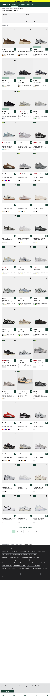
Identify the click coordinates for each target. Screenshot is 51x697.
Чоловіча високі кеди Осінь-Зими (26, 571)
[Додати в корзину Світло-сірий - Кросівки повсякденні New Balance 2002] (46, 174)
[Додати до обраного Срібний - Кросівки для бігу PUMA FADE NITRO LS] (46, 29)
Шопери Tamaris (41, 551)
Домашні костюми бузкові (30, 554)
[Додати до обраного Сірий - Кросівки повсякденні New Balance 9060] (30, 433)
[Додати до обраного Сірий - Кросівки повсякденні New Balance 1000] (30, 153)
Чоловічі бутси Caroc (42, 562)
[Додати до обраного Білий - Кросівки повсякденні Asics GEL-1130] (15, 278)
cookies (17, 685)
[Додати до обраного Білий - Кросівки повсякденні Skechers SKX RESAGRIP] (46, 496)
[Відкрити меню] (14, 695)
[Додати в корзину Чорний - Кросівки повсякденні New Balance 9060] (15, 454)
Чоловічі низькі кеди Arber (34, 565)
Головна (3, 8)
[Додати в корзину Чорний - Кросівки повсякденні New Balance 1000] (46, 142)
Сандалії (5, 18)
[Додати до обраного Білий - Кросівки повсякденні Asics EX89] (30, 464)
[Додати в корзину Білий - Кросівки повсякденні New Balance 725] (31, 516)
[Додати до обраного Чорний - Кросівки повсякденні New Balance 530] (15, 340)
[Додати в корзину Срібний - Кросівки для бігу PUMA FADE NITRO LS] (46, 49)
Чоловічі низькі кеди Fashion (24, 568)
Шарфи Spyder (31, 551)
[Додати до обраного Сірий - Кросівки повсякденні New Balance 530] (46, 433)
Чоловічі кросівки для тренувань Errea (10, 576)
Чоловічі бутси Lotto (6, 565)
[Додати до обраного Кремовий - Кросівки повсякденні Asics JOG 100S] (15, 247)
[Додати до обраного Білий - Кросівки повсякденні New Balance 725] (30, 496)
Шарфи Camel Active (17, 554)
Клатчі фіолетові (6, 554)
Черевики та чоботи (31, 21)
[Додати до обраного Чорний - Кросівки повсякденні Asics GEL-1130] (15, 309)
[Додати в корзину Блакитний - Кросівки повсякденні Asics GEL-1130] (15, 142)
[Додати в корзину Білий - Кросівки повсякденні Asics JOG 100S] (31, 267)
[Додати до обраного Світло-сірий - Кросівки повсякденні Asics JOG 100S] (46, 247)
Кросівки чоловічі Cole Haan (8, 568)
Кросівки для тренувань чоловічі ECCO (31, 573)
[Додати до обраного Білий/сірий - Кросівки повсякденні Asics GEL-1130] (30, 340)
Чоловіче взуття (19, 544)
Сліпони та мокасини (8, 21)
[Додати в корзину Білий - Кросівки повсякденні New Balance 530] (15, 485)
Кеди (27, 14)
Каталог (11, 8)
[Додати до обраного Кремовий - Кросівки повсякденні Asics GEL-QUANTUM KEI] (46, 184)
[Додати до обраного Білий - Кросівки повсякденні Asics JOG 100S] (30, 247)
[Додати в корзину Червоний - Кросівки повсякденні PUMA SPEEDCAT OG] (15, 423)
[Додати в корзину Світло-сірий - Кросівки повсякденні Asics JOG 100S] (46, 267)
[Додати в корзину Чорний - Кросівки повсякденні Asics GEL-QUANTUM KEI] (46, 236)
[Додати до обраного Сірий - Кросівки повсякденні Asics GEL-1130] (15, 60)
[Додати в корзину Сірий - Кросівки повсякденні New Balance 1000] (31, 174)
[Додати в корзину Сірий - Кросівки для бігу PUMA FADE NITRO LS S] (31, 111)
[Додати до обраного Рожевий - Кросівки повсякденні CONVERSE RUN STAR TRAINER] (30, 184)
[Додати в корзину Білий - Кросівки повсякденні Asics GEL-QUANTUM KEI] (31, 236)
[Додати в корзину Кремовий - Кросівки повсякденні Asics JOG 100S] (15, 267)
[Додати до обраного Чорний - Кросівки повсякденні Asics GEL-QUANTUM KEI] (46, 216)
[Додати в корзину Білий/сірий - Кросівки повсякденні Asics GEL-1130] (31, 360)
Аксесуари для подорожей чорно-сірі (10, 557)
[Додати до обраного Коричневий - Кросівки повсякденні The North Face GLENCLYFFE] (15, 29)
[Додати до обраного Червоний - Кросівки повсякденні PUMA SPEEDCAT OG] (15, 402)
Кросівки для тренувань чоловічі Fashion (31, 576)
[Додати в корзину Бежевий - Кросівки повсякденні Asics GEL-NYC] (15, 391)
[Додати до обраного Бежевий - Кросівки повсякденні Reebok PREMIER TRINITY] (46, 464)
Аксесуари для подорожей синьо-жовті (31, 557)
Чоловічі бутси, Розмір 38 (19, 565)
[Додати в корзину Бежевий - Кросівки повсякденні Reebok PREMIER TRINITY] (46, 485)
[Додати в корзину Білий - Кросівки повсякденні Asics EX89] (31, 485)
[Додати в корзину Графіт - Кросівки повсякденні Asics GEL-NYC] (31, 80)
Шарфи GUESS (14, 551)
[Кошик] (25, 695)
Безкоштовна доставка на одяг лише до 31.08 (24, 1)
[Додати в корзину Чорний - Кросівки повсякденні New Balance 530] (15, 360)
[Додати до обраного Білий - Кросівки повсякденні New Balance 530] (15, 464)
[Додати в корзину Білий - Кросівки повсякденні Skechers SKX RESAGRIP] (46, 516)
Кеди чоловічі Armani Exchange (40, 568)
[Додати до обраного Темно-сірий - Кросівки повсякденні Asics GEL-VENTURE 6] (46, 309)
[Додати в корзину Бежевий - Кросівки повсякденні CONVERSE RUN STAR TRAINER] (15, 205)
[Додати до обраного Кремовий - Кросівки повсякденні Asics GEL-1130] (30, 309)
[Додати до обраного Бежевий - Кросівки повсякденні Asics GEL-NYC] (15, 371)
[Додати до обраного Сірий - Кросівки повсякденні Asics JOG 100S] (15, 216)
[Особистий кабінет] (47, 695)
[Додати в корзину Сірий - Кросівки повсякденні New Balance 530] (46, 454)
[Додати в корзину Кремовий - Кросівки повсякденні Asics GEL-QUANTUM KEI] (46, 205)
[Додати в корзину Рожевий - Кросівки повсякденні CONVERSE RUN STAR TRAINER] (31, 205)
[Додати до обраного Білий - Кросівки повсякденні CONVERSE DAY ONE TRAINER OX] (15, 496)
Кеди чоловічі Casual (30, 562)
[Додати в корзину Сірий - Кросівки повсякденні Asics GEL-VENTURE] (31, 142)
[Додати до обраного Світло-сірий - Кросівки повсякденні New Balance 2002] (46, 153)
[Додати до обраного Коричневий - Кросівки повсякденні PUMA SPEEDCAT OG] (15, 153)
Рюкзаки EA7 (5, 551)
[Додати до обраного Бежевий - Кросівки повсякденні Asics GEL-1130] (46, 91)
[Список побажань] (36, 695)
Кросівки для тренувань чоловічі (9, 571)
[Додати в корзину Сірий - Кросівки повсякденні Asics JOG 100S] (15, 236)
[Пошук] (48, 4)
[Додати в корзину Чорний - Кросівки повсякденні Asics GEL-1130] (15, 329)
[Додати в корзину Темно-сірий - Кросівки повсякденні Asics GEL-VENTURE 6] (46, 329)
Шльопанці (29, 18)
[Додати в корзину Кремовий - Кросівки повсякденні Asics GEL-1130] (31, 329)
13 (36, 531)
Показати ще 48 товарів (25, 527)
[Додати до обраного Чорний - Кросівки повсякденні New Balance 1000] (46, 122)
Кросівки (5, 14)
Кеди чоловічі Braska (18, 562)
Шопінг (7, 8)
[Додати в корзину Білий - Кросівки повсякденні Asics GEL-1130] (15, 298)
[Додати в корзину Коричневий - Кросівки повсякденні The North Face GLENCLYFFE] (15, 49)
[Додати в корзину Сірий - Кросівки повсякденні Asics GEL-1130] (15, 80)
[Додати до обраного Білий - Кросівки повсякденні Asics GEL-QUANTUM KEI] (30, 216)
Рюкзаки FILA (23, 551)
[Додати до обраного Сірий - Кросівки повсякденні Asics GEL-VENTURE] (30, 122)
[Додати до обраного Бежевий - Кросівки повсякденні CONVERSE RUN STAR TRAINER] (15, 184)
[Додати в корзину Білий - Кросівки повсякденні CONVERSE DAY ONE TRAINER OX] (15, 516)
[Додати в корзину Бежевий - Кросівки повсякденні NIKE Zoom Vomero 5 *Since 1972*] (31, 391)
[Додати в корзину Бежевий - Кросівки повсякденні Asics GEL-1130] (46, 111)
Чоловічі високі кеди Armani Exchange (11, 573)
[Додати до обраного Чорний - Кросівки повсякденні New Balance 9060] (15, 433)
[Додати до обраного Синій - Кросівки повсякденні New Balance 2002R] (46, 60)
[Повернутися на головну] (5, 4)
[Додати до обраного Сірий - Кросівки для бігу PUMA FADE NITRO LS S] (30, 91)
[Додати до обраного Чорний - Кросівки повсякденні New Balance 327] (15, 91)
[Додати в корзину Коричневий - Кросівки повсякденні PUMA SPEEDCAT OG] (15, 174)
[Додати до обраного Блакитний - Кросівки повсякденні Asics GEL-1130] (15, 122)
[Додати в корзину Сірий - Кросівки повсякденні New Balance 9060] (31, 454)
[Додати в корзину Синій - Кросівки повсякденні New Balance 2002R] (46, 80)
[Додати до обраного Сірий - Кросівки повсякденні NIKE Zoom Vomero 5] (46, 340)
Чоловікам (17, 8)
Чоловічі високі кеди (6, 562)
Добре (7, 691)
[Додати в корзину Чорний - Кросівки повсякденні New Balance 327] (15, 111)
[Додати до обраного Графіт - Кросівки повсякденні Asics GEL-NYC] (30, 60)
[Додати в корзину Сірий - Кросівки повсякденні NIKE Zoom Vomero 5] (46, 360)
